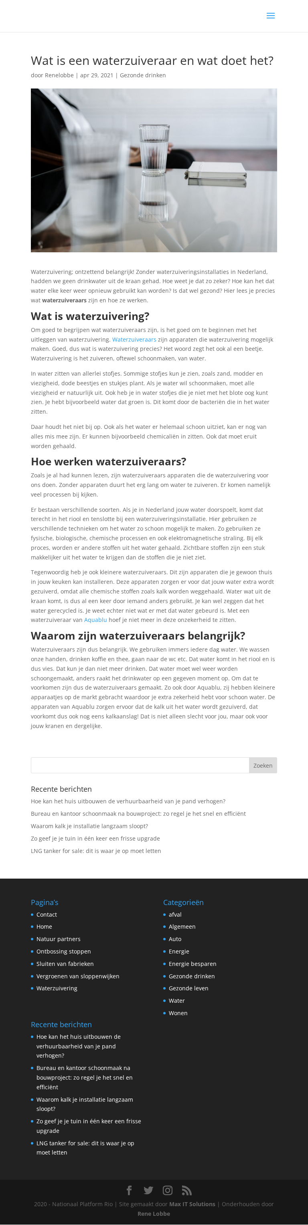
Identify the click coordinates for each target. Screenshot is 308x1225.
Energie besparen (193, 964)
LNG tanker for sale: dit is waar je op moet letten (96, 851)
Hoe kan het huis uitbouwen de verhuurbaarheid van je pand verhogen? (128, 801)
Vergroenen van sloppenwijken (78, 976)
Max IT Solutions (192, 1204)
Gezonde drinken (143, 75)
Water (177, 1000)
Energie (179, 951)
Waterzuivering (56, 988)
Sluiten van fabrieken (65, 964)
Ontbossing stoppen (63, 951)
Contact (46, 914)
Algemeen (182, 926)
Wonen (178, 1013)
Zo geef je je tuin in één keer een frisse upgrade (95, 838)
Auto (175, 939)
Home (44, 926)
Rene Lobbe (154, 1213)
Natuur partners (58, 939)
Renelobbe (59, 75)
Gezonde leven (189, 988)
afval (175, 914)
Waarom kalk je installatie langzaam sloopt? (89, 826)
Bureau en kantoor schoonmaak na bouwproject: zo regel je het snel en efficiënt (138, 813)
